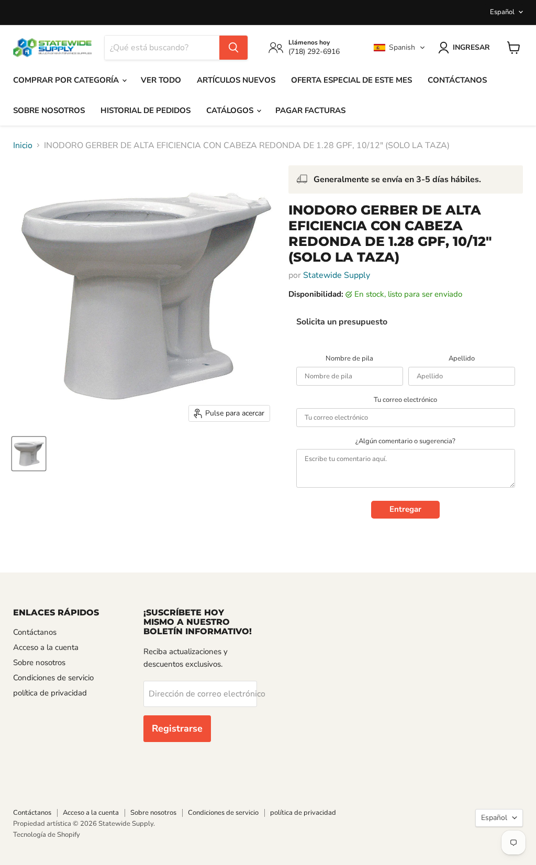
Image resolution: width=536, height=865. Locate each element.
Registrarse (177, 728)
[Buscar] (233, 48)
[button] (399, 47)
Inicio (22, 145)
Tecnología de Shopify (46, 834)
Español (502, 12)
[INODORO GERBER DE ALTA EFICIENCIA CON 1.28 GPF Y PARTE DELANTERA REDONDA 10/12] (29, 453)
